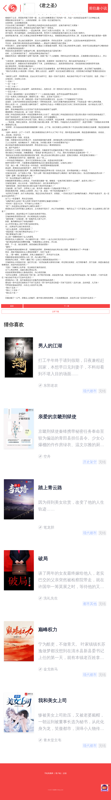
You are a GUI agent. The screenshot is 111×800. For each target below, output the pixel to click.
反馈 (65, 773)
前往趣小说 (98, 8)
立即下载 (55, 312)
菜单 (12, 306)
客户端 (58, 773)
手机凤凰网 (48, 773)
